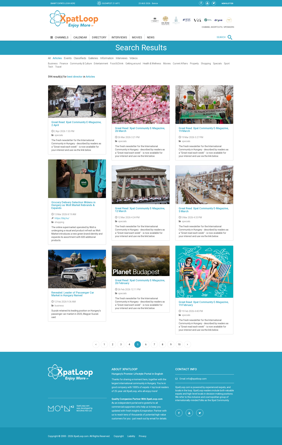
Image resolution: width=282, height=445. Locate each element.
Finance (64, 63)
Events (68, 58)
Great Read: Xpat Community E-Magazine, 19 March (204, 130)
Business (53, 63)
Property (194, 63)
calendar (80, 37)
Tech (50, 66)
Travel (58, 66)
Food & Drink (116, 63)
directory (99, 37)
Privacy (142, 436)
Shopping (206, 63)
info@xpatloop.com (196, 378)
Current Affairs (180, 63)
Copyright (119, 436)
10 (179, 344)
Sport (227, 63)
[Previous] (96, 344)
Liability (131, 436)
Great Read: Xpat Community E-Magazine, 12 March (140, 210)
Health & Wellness (152, 63)
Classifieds (80, 58)
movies (137, 37)
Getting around (133, 63)
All (49, 58)
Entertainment (101, 63)
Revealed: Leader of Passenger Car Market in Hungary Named (72, 294)
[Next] (187, 344)
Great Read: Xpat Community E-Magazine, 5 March (204, 210)
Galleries (93, 58)
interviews (119, 37)
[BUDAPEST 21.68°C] (109, 6)
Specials (217, 63)
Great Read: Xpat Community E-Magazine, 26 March (140, 130)
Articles (57, 58)
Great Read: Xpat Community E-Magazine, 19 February (204, 304)
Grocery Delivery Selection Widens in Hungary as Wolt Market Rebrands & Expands (73, 205)
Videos (134, 58)
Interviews (121, 58)
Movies (167, 63)
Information (107, 58)
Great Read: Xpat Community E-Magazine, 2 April (76, 124)
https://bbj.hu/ (62, 218)
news (150, 37)
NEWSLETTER (227, 3)
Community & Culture (81, 63)
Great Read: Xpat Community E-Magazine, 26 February (140, 282)
